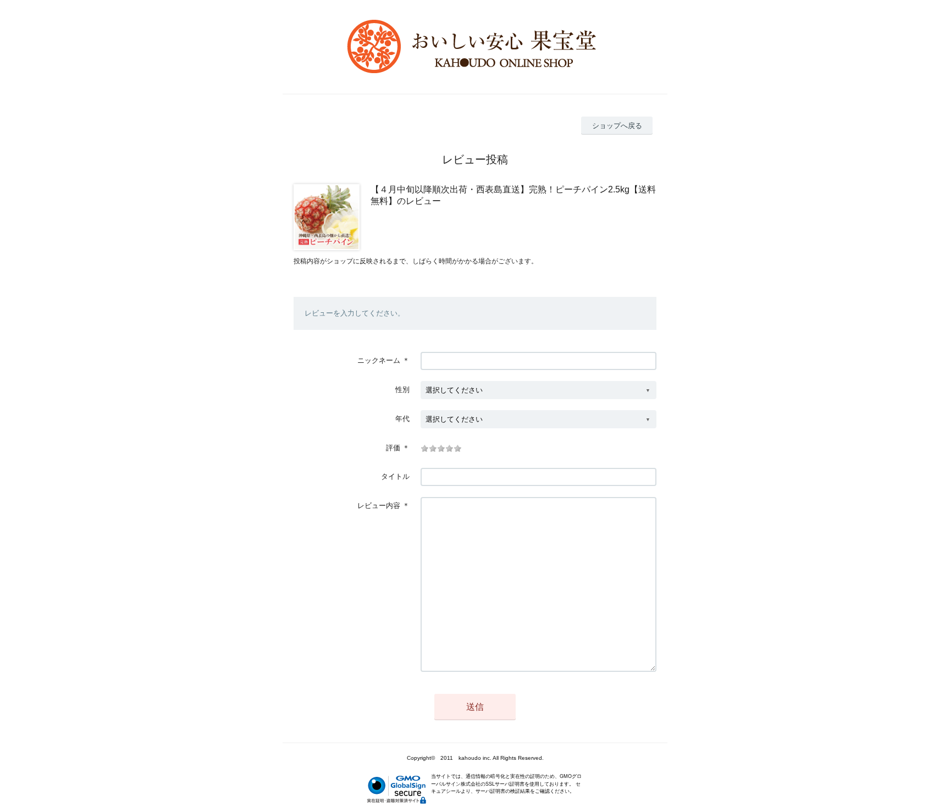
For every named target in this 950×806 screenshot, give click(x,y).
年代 (402, 419)
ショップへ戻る (617, 126)
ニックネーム (378, 360)
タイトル (395, 476)
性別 (402, 389)
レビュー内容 (378, 505)
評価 (393, 448)
